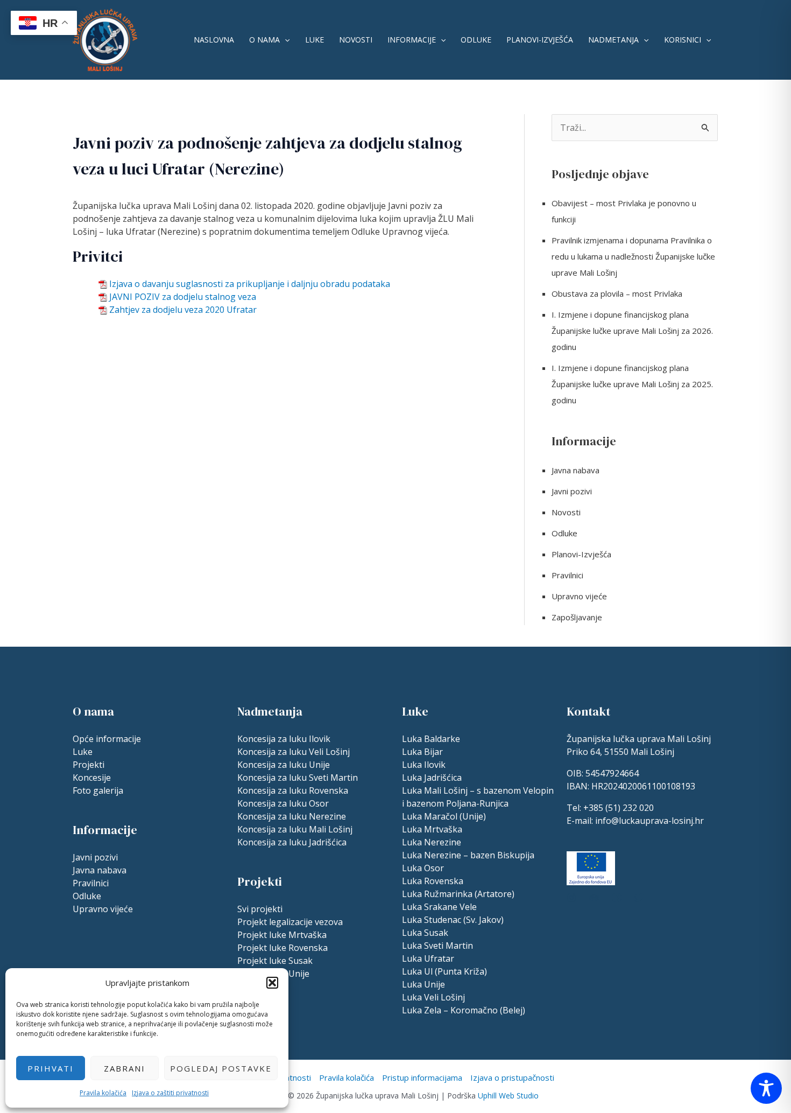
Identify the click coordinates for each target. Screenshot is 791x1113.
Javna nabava (575, 470)
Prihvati (50, 1068)
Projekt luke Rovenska (282, 948)
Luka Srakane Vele (439, 907)
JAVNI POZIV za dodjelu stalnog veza (182, 297)
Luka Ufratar (428, 958)
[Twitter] (639, 897)
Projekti (88, 765)
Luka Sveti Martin (437, 945)
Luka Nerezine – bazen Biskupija (468, 855)
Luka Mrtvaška (432, 829)
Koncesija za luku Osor (283, 803)
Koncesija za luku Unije (283, 765)
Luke (314, 39)
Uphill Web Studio (508, 1095)
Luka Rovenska (432, 881)
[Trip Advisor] (594, 897)
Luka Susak (425, 933)
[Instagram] (571, 897)
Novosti (355, 39)
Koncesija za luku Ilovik (283, 739)
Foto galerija (98, 790)
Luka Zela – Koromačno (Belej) (463, 1010)
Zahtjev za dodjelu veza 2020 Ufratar (183, 310)
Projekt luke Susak (275, 961)
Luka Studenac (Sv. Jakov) (453, 920)
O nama (264, 39)
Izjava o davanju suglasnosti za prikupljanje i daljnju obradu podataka (249, 284)
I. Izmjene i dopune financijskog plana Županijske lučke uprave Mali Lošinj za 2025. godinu (632, 383)
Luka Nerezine (431, 842)
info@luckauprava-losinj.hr (649, 821)
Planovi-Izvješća (539, 39)
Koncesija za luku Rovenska (292, 790)
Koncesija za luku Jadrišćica (292, 842)
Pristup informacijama (422, 1077)
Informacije (411, 39)
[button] (272, 982)
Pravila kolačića (103, 1092)
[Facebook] (617, 897)
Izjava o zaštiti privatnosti (170, 1092)
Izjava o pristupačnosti (512, 1077)
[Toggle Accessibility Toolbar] (766, 1088)
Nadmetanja (613, 39)
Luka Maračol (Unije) (444, 816)
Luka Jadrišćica (432, 777)
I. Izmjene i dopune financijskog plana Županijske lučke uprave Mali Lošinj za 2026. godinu (632, 330)
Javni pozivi (572, 491)
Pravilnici (567, 575)
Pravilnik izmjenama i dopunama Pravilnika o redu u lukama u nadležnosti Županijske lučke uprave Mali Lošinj (633, 256)
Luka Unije (423, 984)
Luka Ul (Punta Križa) (444, 971)
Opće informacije (107, 739)
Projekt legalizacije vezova (290, 922)
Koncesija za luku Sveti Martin (297, 777)
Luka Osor (423, 868)
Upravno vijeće (579, 596)
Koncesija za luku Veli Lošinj (293, 752)
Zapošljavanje (577, 617)
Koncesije (92, 777)
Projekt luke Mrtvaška (282, 935)
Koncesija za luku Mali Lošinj (294, 829)
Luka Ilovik (424, 765)
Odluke (476, 39)
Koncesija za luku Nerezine (291, 816)
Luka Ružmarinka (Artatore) (458, 894)
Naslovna (214, 39)
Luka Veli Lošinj (433, 997)
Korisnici (682, 39)
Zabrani (124, 1068)
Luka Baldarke (431, 739)
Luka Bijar (422, 752)
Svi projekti (259, 909)
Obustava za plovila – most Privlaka (617, 293)
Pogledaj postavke (221, 1068)
